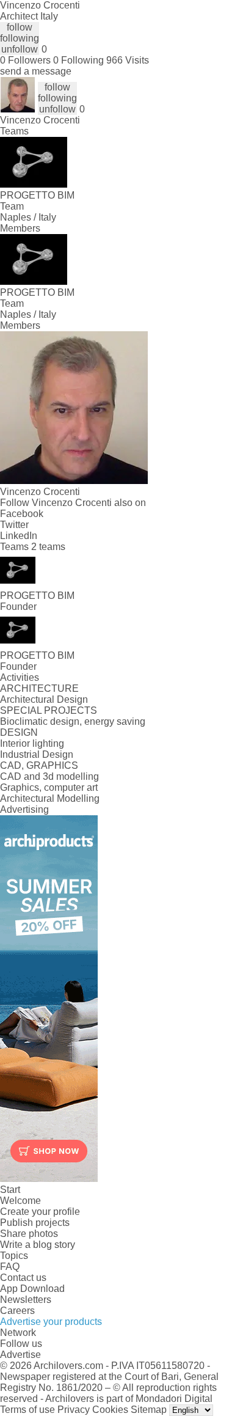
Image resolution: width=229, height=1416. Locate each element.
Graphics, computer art (49, 787)
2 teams (48, 546)
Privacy (73, 1409)
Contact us (23, 1277)
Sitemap (149, 1409)
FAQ (10, 1266)
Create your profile (40, 1211)
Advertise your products (51, 1321)
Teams (14, 131)
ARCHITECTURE (39, 688)
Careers (17, 1310)
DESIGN (19, 732)
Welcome (20, 1200)
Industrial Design (36, 754)
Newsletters (25, 1299)
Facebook (21, 513)
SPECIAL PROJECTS (48, 710)
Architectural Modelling (50, 798)
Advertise (20, 1354)
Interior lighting (32, 743)
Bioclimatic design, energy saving (72, 721)
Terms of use (27, 1409)
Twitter (14, 524)
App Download (32, 1288)
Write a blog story (37, 1244)
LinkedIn (18, 535)
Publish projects (35, 1222)
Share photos (29, 1233)
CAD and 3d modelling (49, 776)
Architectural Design (44, 699)
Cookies (110, 1409)
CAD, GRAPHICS (39, 765)
